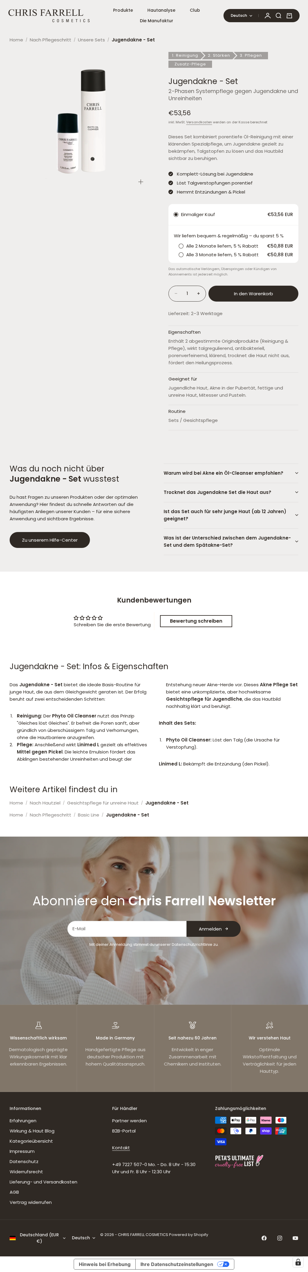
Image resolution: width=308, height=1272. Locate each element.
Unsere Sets (91, 40)
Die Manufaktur (156, 21)
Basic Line (88, 815)
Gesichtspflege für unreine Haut (103, 803)
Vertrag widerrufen (31, 1202)
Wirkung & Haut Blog (32, 1131)
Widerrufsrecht (26, 1171)
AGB (14, 1192)
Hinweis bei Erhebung (105, 1264)
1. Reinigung (185, 55)
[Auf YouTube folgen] (295, 1238)
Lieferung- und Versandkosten (43, 1182)
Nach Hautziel (45, 803)
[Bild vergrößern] (141, 182)
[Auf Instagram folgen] (280, 1238)
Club (195, 10)
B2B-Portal (124, 1131)
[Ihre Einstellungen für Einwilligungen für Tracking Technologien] (298, 1262)
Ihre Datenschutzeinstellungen (176, 1264)
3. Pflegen (251, 55)
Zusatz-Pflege (190, 64)
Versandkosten (199, 122)
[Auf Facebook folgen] (264, 1238)
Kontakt (121, 1147)
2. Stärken (219, 55)
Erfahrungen (23, 1120)
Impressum (22, 1151)
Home (16, 40)
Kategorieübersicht (31, 1141)
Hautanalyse (161, 10)
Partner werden (129, 1120)
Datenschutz (24, 1161)
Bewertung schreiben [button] (196, 621)
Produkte (123, 10)
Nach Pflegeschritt (50, 40)
